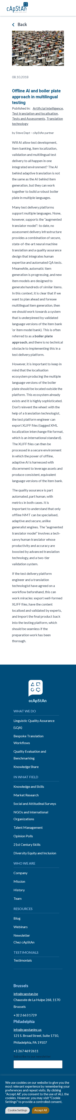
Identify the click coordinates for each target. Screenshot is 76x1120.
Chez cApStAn (24, 942)
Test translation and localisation (35, 113)
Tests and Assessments (28, 118)
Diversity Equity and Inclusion (35, 853)
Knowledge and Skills (29, 786)
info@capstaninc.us (28, 1029)
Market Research (26, 795)
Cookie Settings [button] (17, 1110)
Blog (17, 918)
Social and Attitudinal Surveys (35, 803)
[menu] (68, 8)
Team (18, 898)
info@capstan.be (26, 994)
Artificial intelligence (48, 108)
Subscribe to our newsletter (32, 1056)
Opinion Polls (23, 836)
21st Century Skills (27, 844)
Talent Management (28, 827)
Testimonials (23, 960)
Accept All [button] (40, 1110)
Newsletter (22, 935)
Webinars (21, 927)
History (19, 890)
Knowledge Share (26, 767)
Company (20, 873)
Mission (19, 881)
